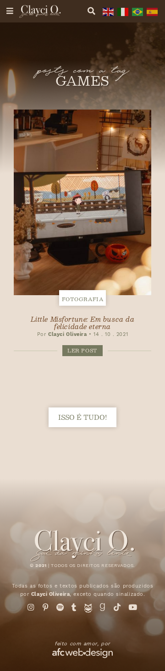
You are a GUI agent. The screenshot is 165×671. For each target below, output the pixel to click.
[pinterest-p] (46, 607)
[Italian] (122, 11)
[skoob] (88, 610)
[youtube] (133, 607)
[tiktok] (117, 607)
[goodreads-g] (102, 607)
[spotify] (60, 607)
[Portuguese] (136, 11)
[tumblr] (74, 607)
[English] (107, 11)
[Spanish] (151, 11)
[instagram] (31, 607)
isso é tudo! (82, 417)
